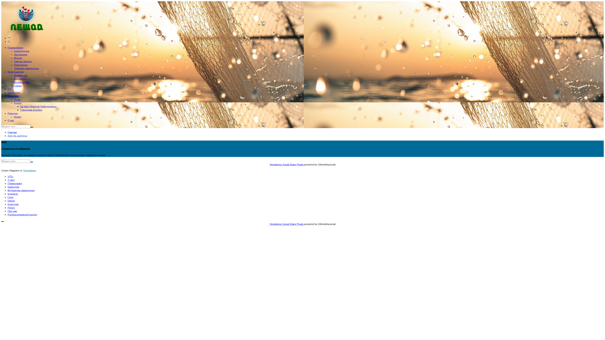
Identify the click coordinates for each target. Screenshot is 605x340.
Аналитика (20, 75)
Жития (18, 58)
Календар (13, 187)
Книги (17, 103)
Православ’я (15, 183)
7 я (9, 89)
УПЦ (10, 176)
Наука (11, 201)
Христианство (16, 72)
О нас (11, 120)
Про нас (12, 211)
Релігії (11, 208)
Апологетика (21, 51)
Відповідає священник (21, 190)
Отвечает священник (26, 68)
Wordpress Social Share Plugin (287, 164)
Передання (20, 65)
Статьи (18, 86)
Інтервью (19, 79)
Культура (13, 96)
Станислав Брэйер (31, 110)
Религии (13, 113)
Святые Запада (23, 61)
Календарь (14, 92)
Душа (17, 99)
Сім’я (10, 197)
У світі (11, 180)
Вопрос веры (21, 82)
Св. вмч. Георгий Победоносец (38, 106)
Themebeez (29, 170)
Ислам (17, 117)
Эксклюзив (20, 54)
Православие (15, 47)
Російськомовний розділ (22, 214)
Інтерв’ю (13, 194)
